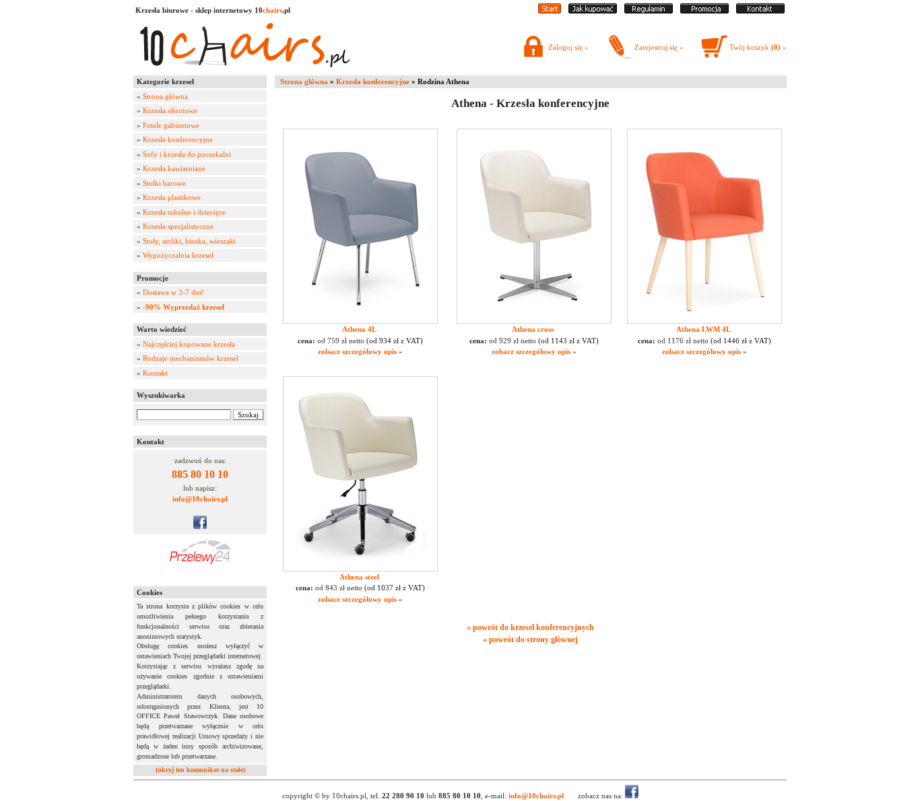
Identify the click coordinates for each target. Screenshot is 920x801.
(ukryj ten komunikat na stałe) (200, 769)
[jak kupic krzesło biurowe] (592, 11)
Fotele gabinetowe (171, 125)
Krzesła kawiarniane (174, 168)
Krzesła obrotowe (170, 110)
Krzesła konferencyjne (178, 139)
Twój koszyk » (758, 47)
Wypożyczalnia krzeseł (178, 255)
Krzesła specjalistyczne (178, 226)
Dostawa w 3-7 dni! (173, 292)
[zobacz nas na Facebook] (200, 526)
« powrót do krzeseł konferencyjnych (530, 627)
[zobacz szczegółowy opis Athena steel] (360, 569)
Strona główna (165, 96)
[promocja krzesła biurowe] (704, 11)
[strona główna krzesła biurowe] (549, 11)
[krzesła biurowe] (244, 71)
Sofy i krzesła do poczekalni (187, 154)
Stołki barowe (164, 183)
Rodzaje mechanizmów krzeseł (190, 358)
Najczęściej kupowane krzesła (189, 344)
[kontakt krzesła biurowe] (760, 11)
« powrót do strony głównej (530, 639)
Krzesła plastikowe (172, 197)
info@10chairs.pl (200, 499)
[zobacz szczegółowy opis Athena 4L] (360, 321)
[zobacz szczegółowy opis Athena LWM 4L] (704, 321)
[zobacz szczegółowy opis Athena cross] (534, 321)
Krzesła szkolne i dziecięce (184, 212)
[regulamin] (648, 11)
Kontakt (155, 373)
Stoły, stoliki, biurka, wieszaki (189, 241)
